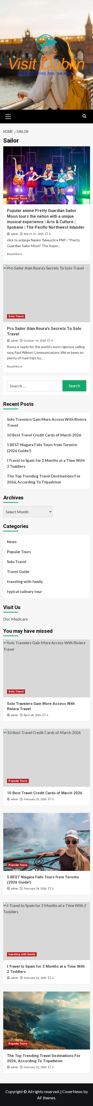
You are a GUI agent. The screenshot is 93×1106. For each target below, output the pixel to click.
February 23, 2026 (35, 978)
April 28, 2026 (32, 715)
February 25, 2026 (35, 799)
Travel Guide (18, 571)
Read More (14, 254)
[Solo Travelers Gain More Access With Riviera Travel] (46, 668)
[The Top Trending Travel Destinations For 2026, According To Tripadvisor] (46, 1021)
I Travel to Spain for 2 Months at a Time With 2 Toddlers (46, 463)
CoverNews (72, 1091)
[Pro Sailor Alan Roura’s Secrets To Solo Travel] (46, 293)
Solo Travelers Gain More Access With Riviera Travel (46, 422)
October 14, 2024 (35, 340)
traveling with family (25, 581)
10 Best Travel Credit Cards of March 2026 (44, 435)
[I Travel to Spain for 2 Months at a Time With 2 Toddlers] (46, 931)
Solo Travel (16, 316)
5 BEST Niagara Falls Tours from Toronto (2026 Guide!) (42, 447)
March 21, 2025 (33, 234)
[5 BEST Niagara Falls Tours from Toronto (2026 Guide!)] (46, 842)
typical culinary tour (24, 591)
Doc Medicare (15, 619)
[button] (8, 116)
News (12, 541)
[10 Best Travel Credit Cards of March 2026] (46, 758)
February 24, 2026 (35, 888)
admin (14, 233)
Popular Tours (17, 198)
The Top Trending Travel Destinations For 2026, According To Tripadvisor (43, 479)
